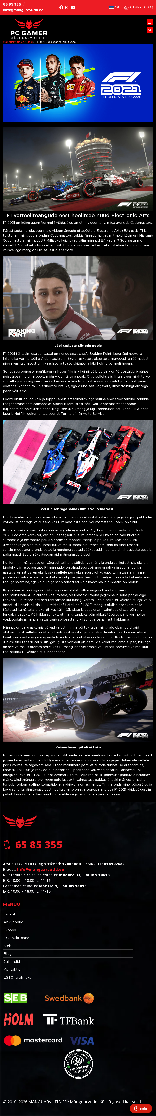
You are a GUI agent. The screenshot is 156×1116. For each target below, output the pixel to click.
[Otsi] (150, 30)
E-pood (10, 930)
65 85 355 (12, 4)
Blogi (8, 954)
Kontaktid (12, 970)
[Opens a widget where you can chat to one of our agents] (141, 1109)
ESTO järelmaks (17, 977)
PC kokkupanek (17, 938)
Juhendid (12, 962)
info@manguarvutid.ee (23, 10)
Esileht (9, 914)
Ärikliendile (13, 922)
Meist (8, 946)
